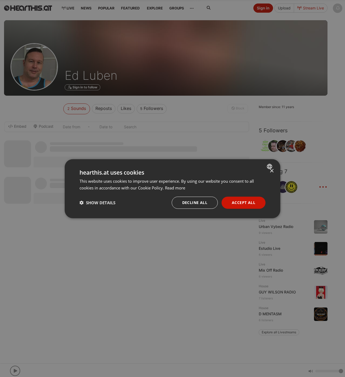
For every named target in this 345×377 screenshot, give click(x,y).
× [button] (272, 171)
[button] (97, 202)
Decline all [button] (194, 202)
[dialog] (172, 188)
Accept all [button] (243, 202)
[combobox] (270, 166)
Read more (175, 187)
